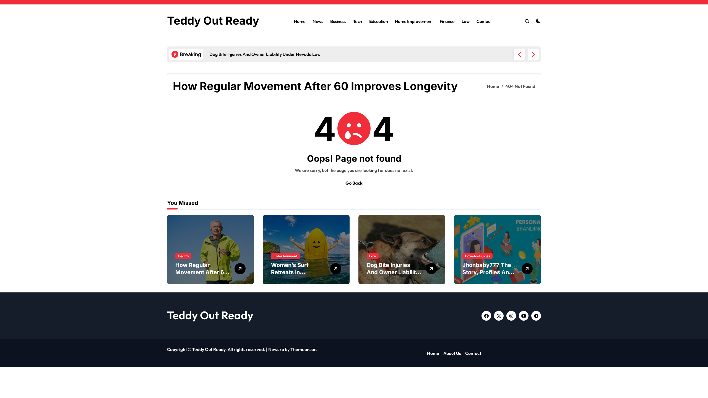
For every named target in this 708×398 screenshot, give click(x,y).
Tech (357, 21)
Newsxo (276, 349)
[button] (533, 54)
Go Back (354, 183)
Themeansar (303, 349)
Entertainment (285, 256)
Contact (484, 21)
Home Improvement (414, 21)
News (318, 21)
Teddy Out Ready (213, 20)
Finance (447, 21)
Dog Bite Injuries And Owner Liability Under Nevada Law (393, 272)
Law (466, 21)
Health (183, 256)
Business (338, 21)
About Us (452, 353)
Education (378, 21)
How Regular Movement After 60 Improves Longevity (202, 272)
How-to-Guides (477, 256)
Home (300, 21)
